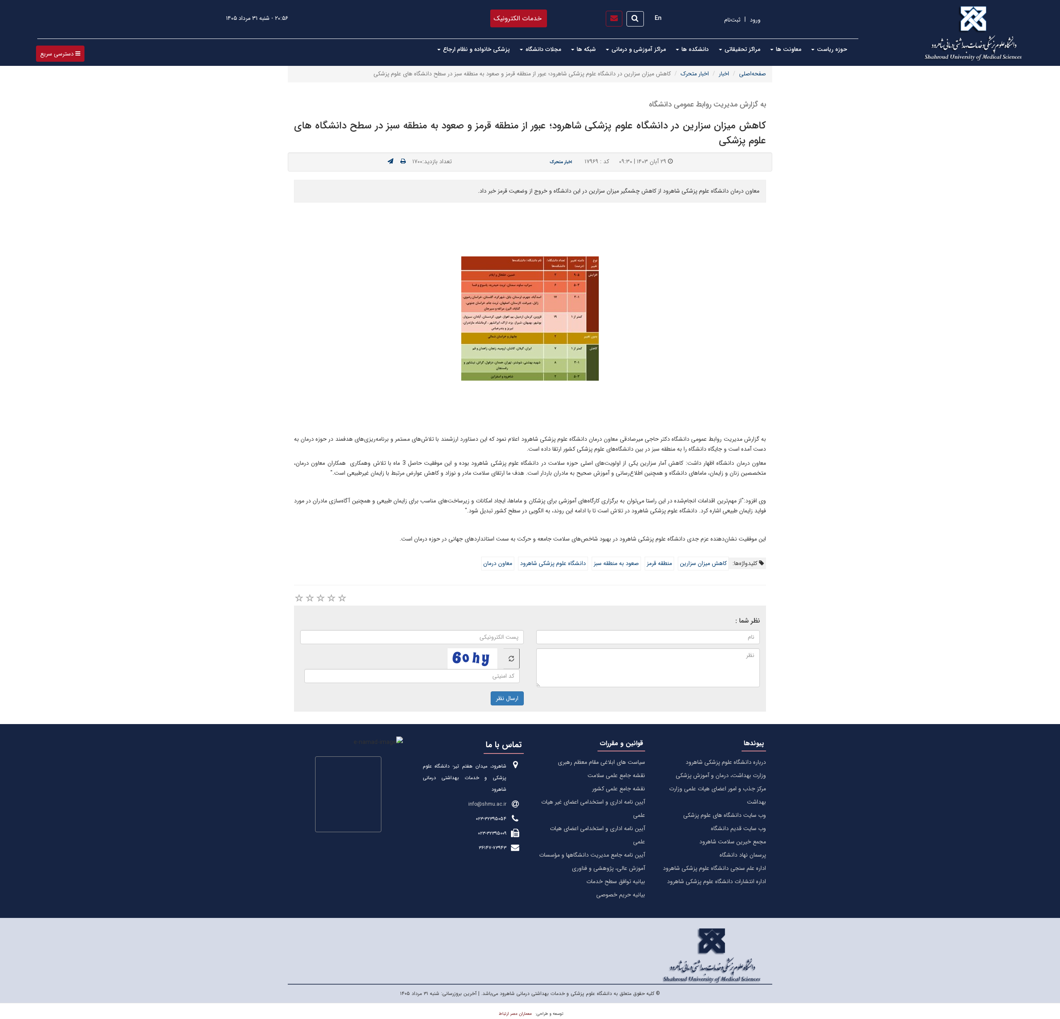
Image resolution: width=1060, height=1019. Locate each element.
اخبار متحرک (695, 73)
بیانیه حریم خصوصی (620, 894)
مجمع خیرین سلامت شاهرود (732, 841)
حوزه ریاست (831, 49)
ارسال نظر (507, 698)
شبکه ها (585, 49)
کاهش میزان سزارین (703, 563)
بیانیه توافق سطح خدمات (615, 881)
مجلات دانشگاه (542, 49)
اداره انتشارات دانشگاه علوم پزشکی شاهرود (716, 881)
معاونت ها (787, 49)
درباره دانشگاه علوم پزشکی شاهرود (726, 762)
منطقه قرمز (659, 563)
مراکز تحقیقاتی (741, 49)
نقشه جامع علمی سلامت (616, 775)
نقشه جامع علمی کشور (618, 788)
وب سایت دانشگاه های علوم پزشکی (724, 815)
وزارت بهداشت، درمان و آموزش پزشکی (721, 775)
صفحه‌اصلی (752, 73)
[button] (60, 54)
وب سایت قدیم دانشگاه (738, 828)
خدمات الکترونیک (518, 18)
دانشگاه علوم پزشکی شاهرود (553, 563)
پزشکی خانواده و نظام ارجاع (475, 49)
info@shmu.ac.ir (487, 804)
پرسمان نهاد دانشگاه (743, 855)
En (658, 18)
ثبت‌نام (732, 19)
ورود (755, 19)
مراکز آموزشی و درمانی (638, 49)
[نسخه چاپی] (403, 161)
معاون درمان (497, 563)
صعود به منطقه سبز (616, 563)
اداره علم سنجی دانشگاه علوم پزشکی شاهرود (714, 868)
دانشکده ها (694, 49)
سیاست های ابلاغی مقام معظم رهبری (601, 762)
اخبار (724, 73)
